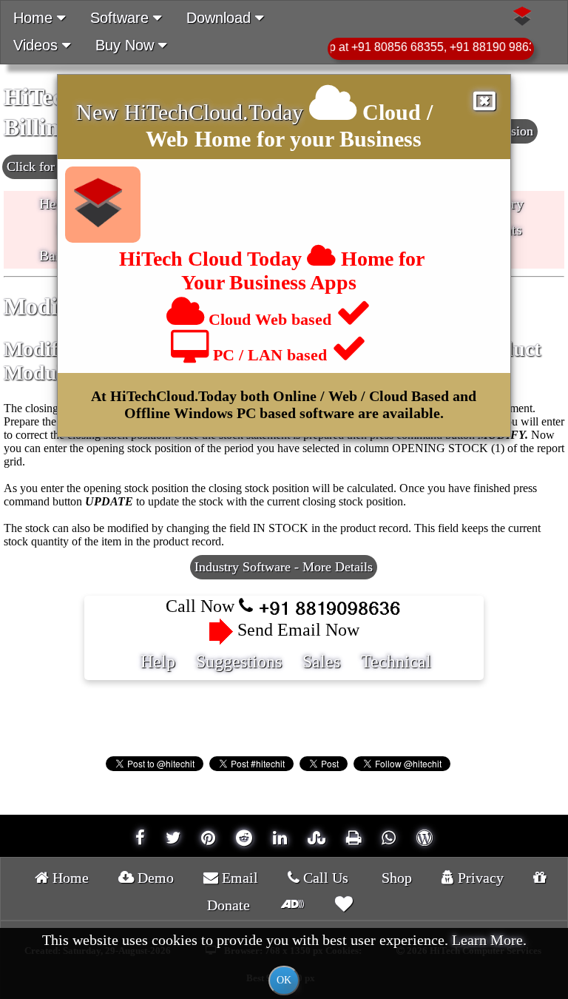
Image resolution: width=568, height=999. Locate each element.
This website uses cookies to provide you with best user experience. (284, 959)
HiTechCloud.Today (213, 112)
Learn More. (489, 940)
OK (284, 980)
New (100, 112)
